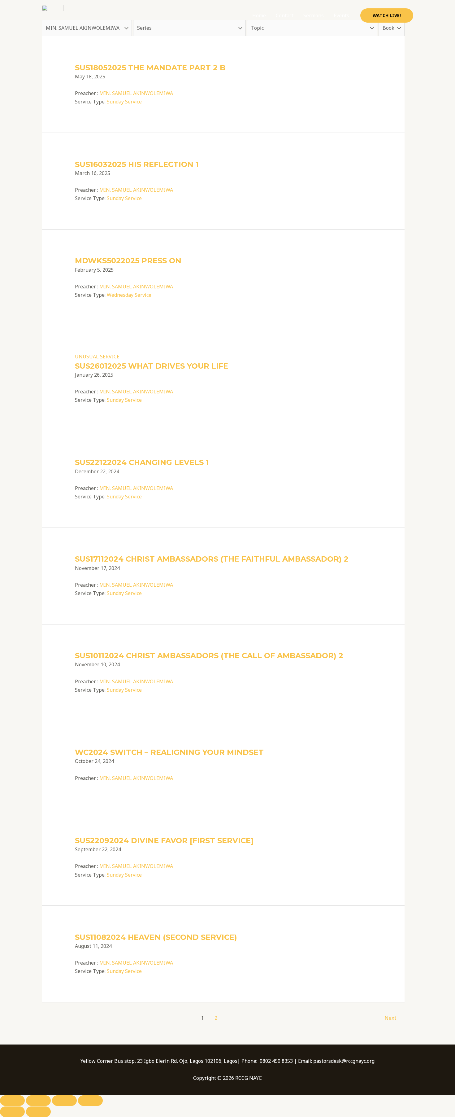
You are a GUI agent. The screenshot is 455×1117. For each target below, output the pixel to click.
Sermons (313, 15)
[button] (386, 15)
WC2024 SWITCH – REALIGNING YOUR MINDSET (169, 752)
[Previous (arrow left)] (12, 1111)
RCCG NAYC (89, 15)
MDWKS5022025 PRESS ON (128, 260)
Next (390, 1017)
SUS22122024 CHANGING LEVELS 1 (142, 462)
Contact (284, 15)
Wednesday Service (129, 294)
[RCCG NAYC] (52, 15)
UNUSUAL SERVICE (97, 356)
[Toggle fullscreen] (38, 1100)
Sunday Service (124, 101)
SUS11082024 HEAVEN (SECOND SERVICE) (156, 937)
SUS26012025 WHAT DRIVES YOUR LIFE (151, 365)
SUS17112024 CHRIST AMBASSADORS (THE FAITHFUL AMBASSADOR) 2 (212, 558)
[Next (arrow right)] (38, 1111)
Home (259, 15)
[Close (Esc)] (90, 1100)
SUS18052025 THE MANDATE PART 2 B (150, 67)
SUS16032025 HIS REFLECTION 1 (137, 164)
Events (341, 15)
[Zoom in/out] (12, 1100)
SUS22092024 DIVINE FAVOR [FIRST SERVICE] (164, 840)
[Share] (64, 1100)
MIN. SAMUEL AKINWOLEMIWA (136, 93)
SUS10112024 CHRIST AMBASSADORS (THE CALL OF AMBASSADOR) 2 (209, 655)
